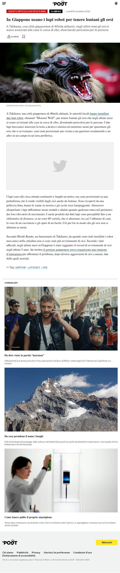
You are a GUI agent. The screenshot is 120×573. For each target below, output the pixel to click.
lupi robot (34, 267)
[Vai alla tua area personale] (116, 3)
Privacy (36, 552)
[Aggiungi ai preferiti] (23, 36)
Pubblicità (22, 552)
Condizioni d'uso (82, 552)
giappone (20, 267)
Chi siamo (7, 552)
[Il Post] (60, 3)
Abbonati (107, 542)
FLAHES (56, 11)
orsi (45, 267)
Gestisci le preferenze (57, 552)
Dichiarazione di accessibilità (18, 555)
